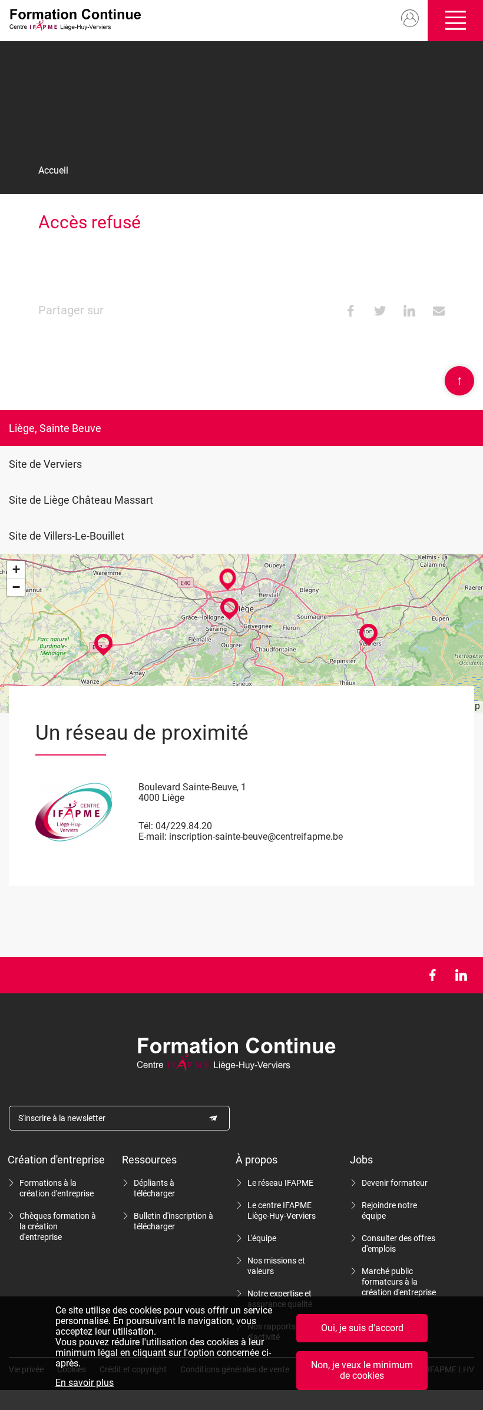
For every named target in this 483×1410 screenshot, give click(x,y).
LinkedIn (461, 975)
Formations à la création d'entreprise (56, 1188)
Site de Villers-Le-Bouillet (66, 536)
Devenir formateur (395, 1183)
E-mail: (152, 836)
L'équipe (261, 1238)
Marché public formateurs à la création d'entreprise (399, 1281)
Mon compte (410, 19)
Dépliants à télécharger (154, 1188)
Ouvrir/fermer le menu (455, 20)
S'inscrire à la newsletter (61, 1118)
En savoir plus (84, 1383)
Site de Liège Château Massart (81, 500)
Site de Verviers (45, 464)
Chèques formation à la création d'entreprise (57, 1226)
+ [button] (16, 569)
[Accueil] (79, 20)
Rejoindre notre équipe (389, 1211)
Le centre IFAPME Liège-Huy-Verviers (281, 1211)
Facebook (432, 975)
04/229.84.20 (184, 826)
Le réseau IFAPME (280, 1183)
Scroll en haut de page (459, 380)
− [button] (16, 587)
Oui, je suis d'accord (362, 1327)
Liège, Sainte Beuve (55, 428)
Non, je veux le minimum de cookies (362, 1370)
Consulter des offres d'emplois (398, 1243)
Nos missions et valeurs (276, 1266)
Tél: (145, 826)
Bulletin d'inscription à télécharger (173, 1221)
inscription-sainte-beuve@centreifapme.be (256, 836)
